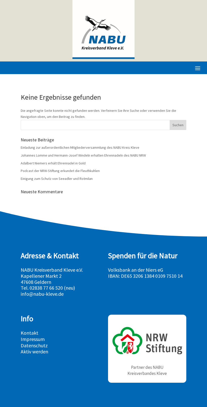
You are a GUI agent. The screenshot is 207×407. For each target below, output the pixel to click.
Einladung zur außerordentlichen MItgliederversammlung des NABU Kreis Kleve (80, 147)
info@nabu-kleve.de (42, 294)
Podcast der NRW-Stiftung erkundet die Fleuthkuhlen (60, 170)
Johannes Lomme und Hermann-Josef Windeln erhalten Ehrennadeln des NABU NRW (83, 155)
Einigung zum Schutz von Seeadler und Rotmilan (57, 178)
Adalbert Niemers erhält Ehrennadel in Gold (53, 163)
